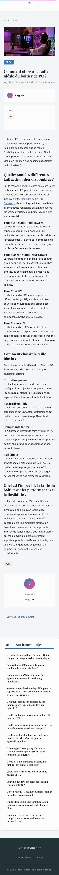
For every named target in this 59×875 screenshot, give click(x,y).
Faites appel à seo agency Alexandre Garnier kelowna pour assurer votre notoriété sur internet (26, 751)
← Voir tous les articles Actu (19, 616)
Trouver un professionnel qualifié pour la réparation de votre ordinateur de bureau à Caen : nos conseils (29, 691)
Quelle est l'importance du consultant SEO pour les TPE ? (29, 716)
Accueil (7, 20)
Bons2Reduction (29, 848)
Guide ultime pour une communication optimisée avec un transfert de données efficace (27, 805)
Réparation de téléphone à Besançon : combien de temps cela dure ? (26, 667)
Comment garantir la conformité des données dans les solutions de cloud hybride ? (26, 705)
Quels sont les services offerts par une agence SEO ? (27, 773)
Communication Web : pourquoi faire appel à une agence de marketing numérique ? (26, 678)
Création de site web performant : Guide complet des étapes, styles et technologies (29, 656)
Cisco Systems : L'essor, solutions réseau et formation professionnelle (29, 793)
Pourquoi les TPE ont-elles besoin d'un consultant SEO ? (27, 783)
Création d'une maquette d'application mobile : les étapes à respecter (27, 763)
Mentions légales (23, 857)
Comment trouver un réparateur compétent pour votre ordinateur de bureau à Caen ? (26, 818)
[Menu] (29, 9)
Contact (40, 857)
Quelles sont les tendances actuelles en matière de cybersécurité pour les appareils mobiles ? (27, 738)
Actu (15, 20)
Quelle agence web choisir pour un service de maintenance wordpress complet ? (29, 726)
